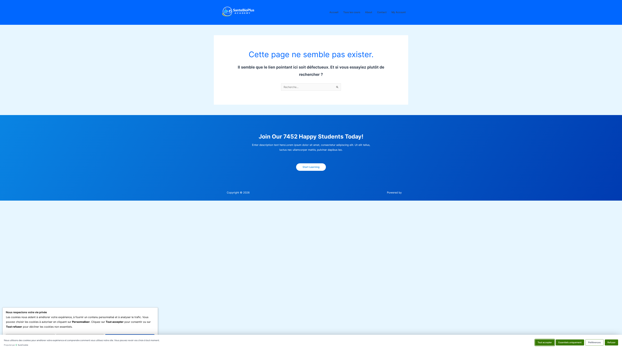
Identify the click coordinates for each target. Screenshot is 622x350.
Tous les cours (351, 12)
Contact (382, 12)
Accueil (333, 12)
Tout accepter (545, 342)
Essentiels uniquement (570, 342)
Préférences (594, 342)
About (368, 12)
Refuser (611, 342)
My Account (399, 12)
